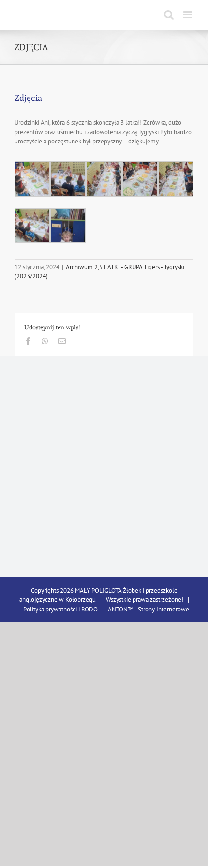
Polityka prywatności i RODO (60, 609)
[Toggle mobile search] (169, 15)
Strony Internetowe (163, 609)
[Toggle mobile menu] (188, 15)
